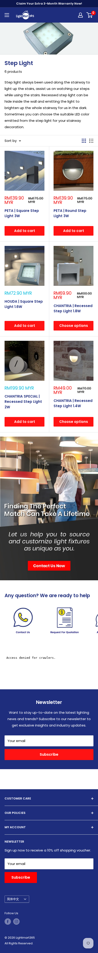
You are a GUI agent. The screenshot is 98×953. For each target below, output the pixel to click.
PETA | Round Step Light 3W (70, 213)
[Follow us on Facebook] (8, 921)
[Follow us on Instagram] (16, 921)
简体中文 (13, 899)
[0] (90, 15)
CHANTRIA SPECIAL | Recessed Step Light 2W (23, 401)
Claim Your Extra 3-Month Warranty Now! (49, 3)
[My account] (80, 15)
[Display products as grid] (84, 141)
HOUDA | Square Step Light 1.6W (24, 304)
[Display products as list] (91, 141)
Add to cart (24, 230)
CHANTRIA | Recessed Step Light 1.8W (73, 308)
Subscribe (49, 754)
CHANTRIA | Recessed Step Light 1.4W (73, 403)
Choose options (73, 325)
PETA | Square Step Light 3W (22, 213)
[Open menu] (7, 15)
